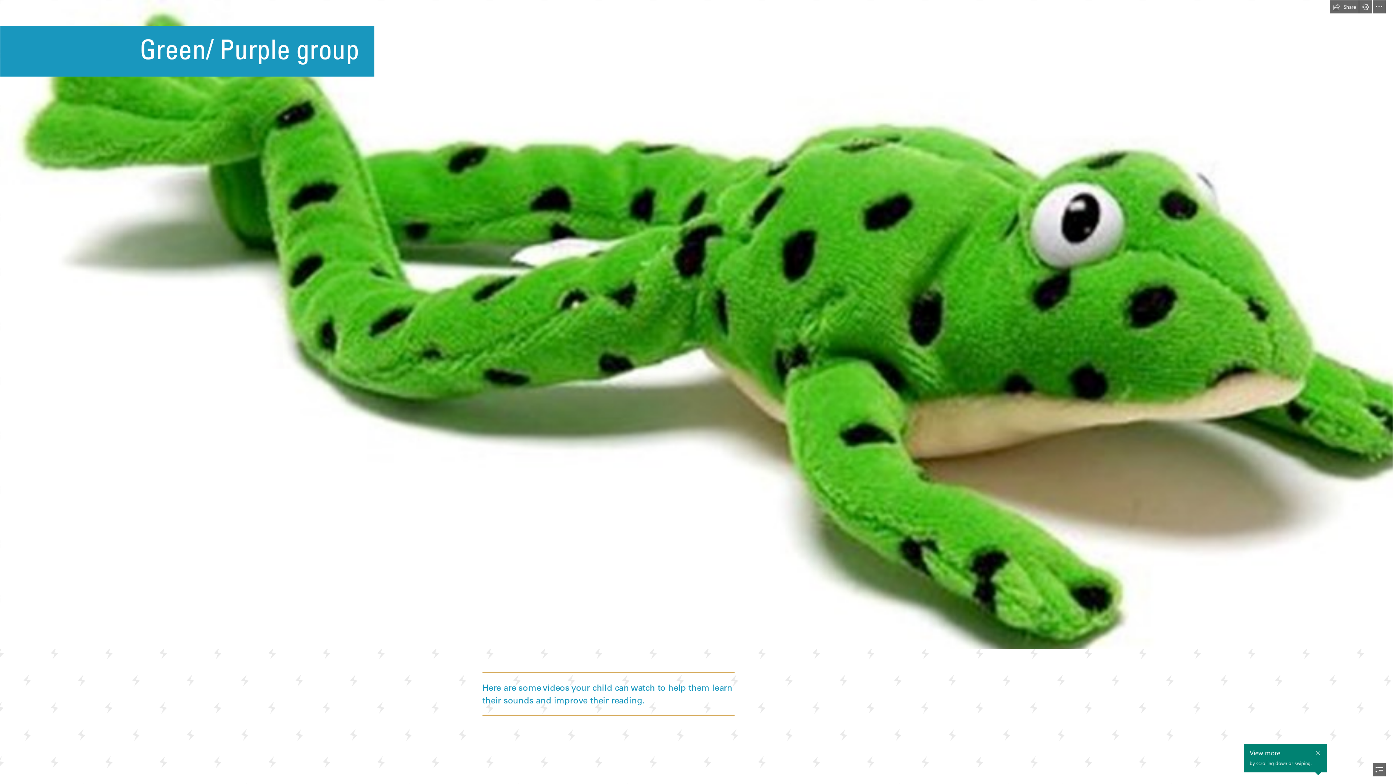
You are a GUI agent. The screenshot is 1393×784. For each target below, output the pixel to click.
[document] (696, 392)
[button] (1344, 6)
